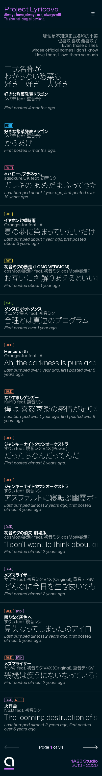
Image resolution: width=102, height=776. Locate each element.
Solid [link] (9, 345)
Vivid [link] (8, 303)
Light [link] (8, 125)
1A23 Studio (84, 761)
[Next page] (90, 747)
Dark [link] (8, 526)
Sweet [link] (9, 167)
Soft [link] (8, 214)
